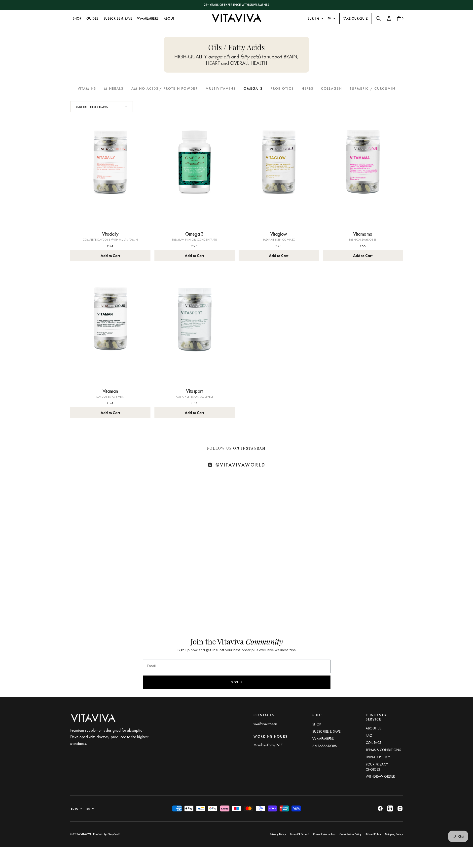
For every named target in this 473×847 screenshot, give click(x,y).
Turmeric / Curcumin (372, 88)
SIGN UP (236, 682)
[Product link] (110, 174)
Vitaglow (278, 234)
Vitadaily (110, 234)
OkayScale (114, 834)
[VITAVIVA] (236, 18)
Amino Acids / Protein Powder (164, 88)
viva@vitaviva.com (265, 723)
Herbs (307, 88)
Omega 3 (194, 234)
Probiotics (282, 88)
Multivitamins (221, 88)
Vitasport (194, 391)
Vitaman (110, 391)
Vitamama (362, 234)
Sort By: (81, 106)
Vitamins (87, 88)
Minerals (113, 88)
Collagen (331, 88)
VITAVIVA (86, 834)
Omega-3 (253, 88)
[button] (378, 18)
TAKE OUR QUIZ (355, 18)
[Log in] (389, 18)
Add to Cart (110, 255)
